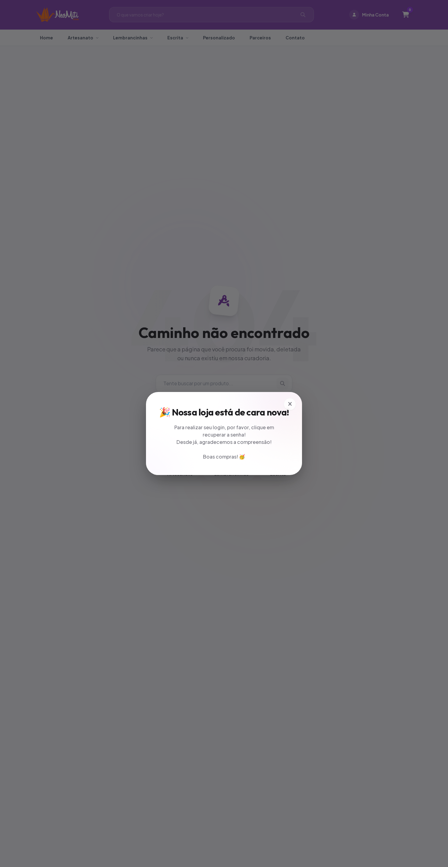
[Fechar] (290, 404)
